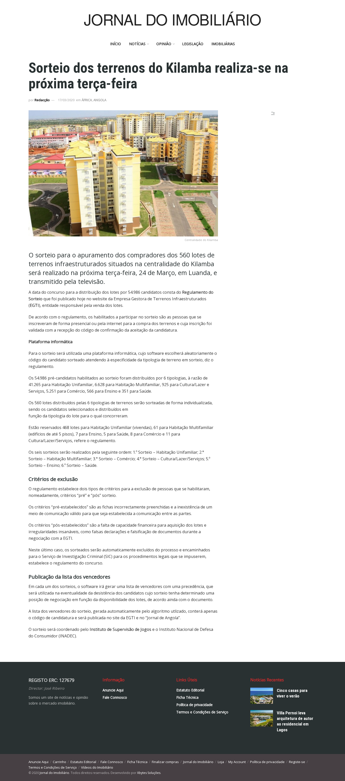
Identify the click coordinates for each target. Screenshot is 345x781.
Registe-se (297, 762)
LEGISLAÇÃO (192, 43)
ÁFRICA (87, 100)
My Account (237, 762)
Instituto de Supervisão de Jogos (120, 629)
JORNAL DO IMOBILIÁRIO (172, 18)
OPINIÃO (163, 43)
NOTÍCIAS (137, 43)
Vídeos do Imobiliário (97, 767)
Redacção (42, 100)
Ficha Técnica (187, 697)
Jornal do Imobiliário (198, 762)
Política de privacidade (194, 704)
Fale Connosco (115, 697)
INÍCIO (115, 43)
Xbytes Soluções (148, 773)
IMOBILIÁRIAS (223, 43)
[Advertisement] (273, 147)
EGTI (34, 305)
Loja (221, 762)
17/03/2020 (66, 100)
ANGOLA (99, 100)
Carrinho (59, 762)
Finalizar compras (165, 762)
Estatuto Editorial (190, 690)
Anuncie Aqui (113, 690)
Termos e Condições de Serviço (202, 712)
